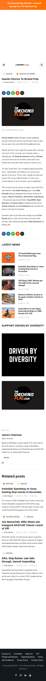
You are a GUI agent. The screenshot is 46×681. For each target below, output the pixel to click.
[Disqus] (23, 615)
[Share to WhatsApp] (13, 93)
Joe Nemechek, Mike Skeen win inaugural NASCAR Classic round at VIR (22, 525)
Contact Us (6, 654)
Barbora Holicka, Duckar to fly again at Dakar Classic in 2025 (30, 297)
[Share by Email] (22, 93)
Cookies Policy (37, 660)
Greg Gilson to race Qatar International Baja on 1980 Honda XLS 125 (30, 311)
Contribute (18, 654)
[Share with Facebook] (4, 93)
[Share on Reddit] (18, 93)
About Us (29, 654)
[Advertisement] (23, 34)
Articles (6, 457)
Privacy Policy (22, 660)
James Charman (9, 82)
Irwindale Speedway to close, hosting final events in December (31, 269)
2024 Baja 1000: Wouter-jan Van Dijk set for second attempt (30, 283)
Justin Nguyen (8, 496)
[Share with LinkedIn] (8, 93)
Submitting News (28, 657)
